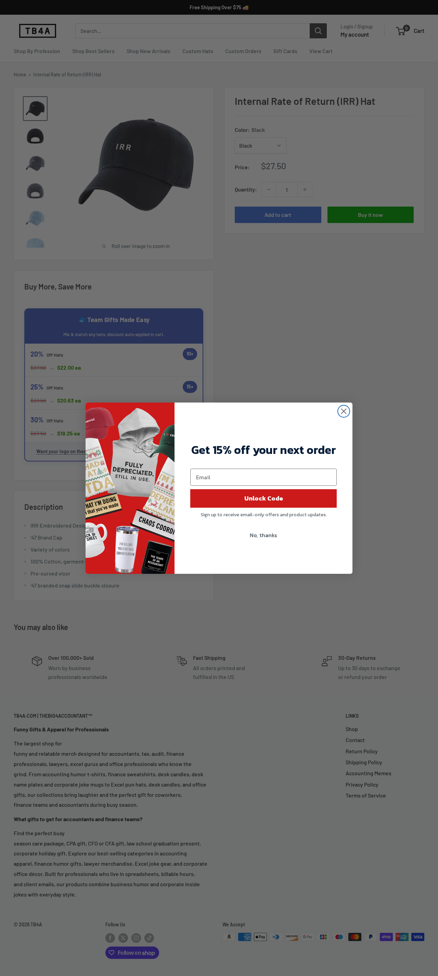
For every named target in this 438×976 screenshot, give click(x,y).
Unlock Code (263, 498)
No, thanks (263, 535)
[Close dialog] (344, 411)
